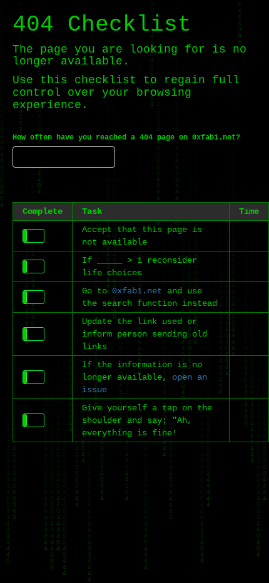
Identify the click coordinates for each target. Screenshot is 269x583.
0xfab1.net (137, 291)
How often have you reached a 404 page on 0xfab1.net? (126, 137)
